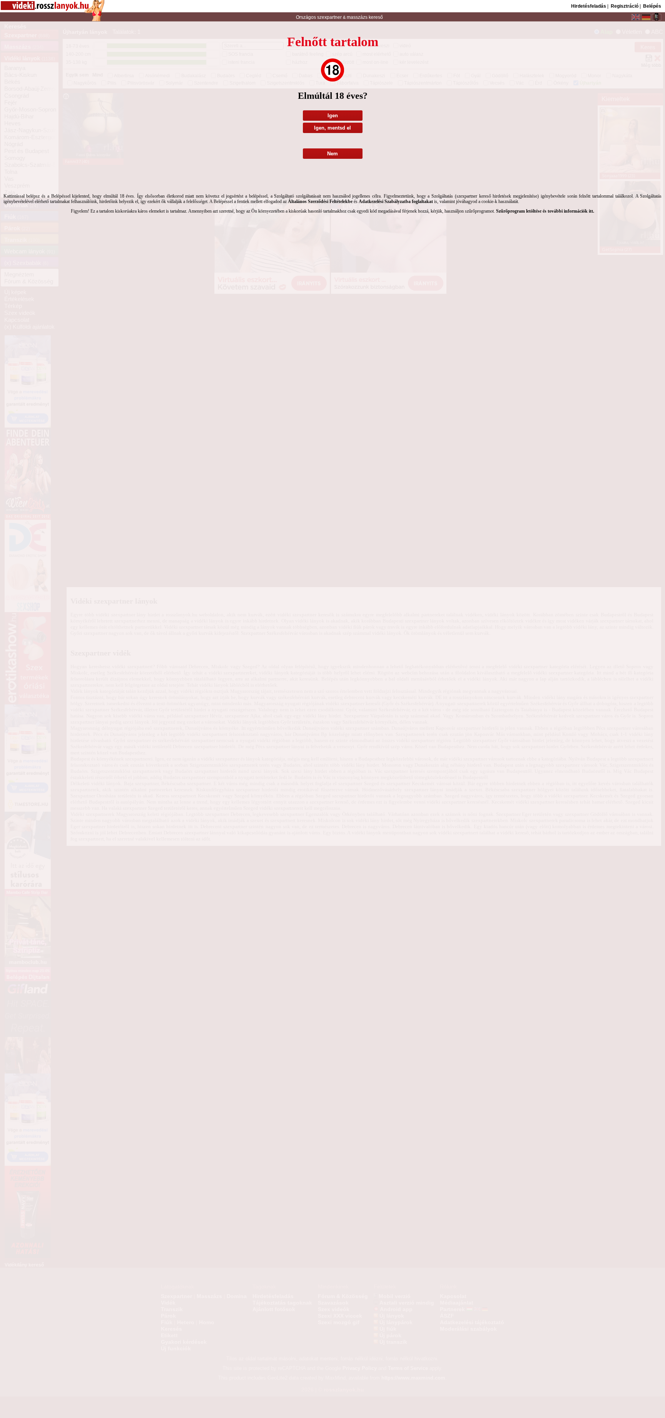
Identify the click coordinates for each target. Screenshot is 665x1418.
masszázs (358, 17)
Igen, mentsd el (332, 128)
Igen (332, 115)
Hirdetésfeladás (588, 6)
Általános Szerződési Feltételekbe (320, 201)
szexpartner (329, 17)
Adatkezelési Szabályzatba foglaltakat (396, 201)
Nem (332, 153)
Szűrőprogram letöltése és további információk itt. (545, 211)
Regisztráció (624, 6)
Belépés (652, 6)
